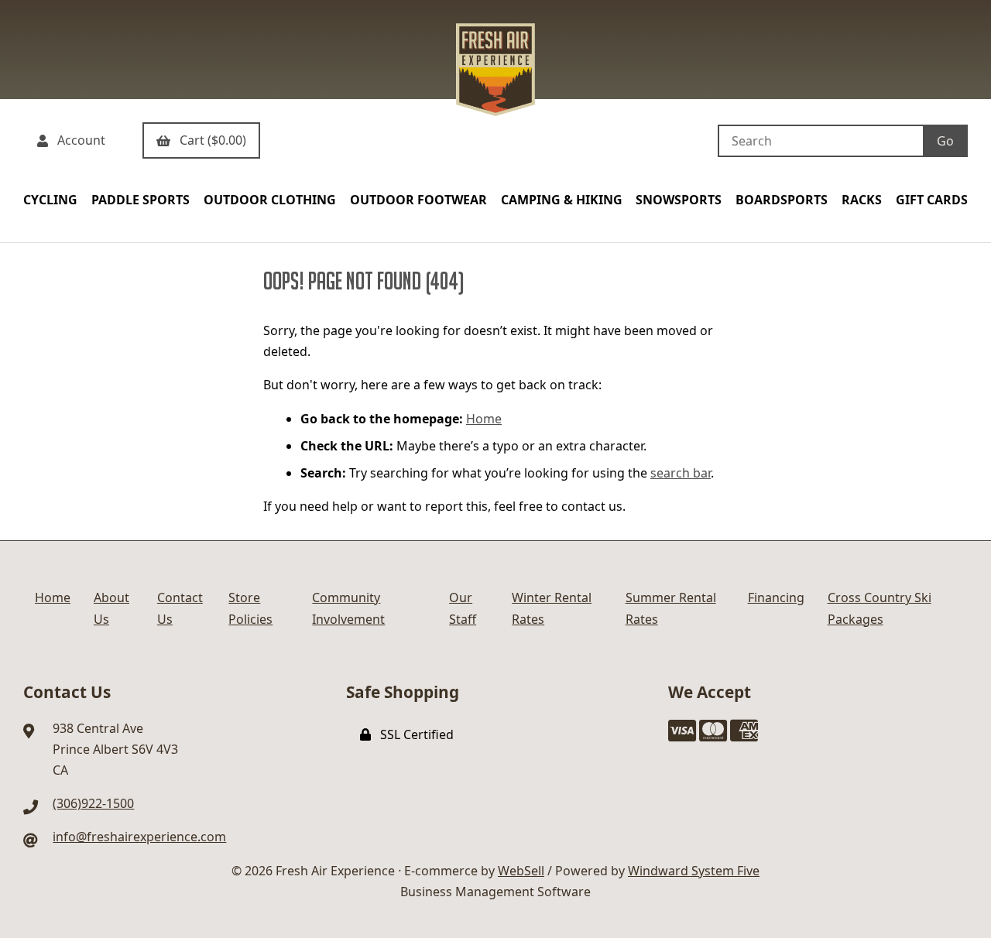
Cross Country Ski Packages (879, 608)
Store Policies (250, 608)
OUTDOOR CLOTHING (270, 199)
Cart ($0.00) (209, 140)
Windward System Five (694, 870)
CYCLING (50, 199)
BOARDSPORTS (782, 199)
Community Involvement (348, 608)
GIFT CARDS (932, 199)
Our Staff (462, 608)
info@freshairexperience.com (139, 836)
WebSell (521, 870)
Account (78, 140)
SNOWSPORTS (679, 199)
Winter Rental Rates (552, 608)
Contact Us (180, 608)
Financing (776, 597)
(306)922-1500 (93, 803)
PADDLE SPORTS (140, 199)
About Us (111, 608)
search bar (680, 472)
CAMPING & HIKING (561, 199)
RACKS (862, 199)
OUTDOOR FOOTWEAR (418, 199)
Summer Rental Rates (671, 608)
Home (484, 418)
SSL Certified (414, 734)
